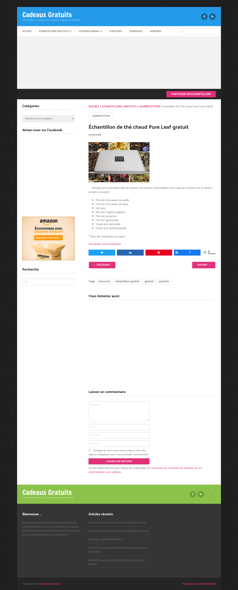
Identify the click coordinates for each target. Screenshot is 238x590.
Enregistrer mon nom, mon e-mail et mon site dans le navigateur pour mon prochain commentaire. (119, 452)
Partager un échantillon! (191, 94)
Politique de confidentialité (199, 584)
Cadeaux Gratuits (47, 14)
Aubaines (155, 31)
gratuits (164, 281)
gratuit (149, 281)
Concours (115, 31)
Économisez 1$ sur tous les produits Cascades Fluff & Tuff (117, 523)
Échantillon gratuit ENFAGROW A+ (106, 540)
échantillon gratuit (127, 281)
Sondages (135, 31)
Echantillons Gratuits (119, 106)
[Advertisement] (119, 62)
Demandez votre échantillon (105, 244)
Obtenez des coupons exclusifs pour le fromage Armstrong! (119, 531)
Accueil (27, 31)
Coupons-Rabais (89, 31)
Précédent (103, 265)
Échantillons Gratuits (54, 31)
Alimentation (149, 106)
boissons (104, 281)
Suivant (202, 265)
